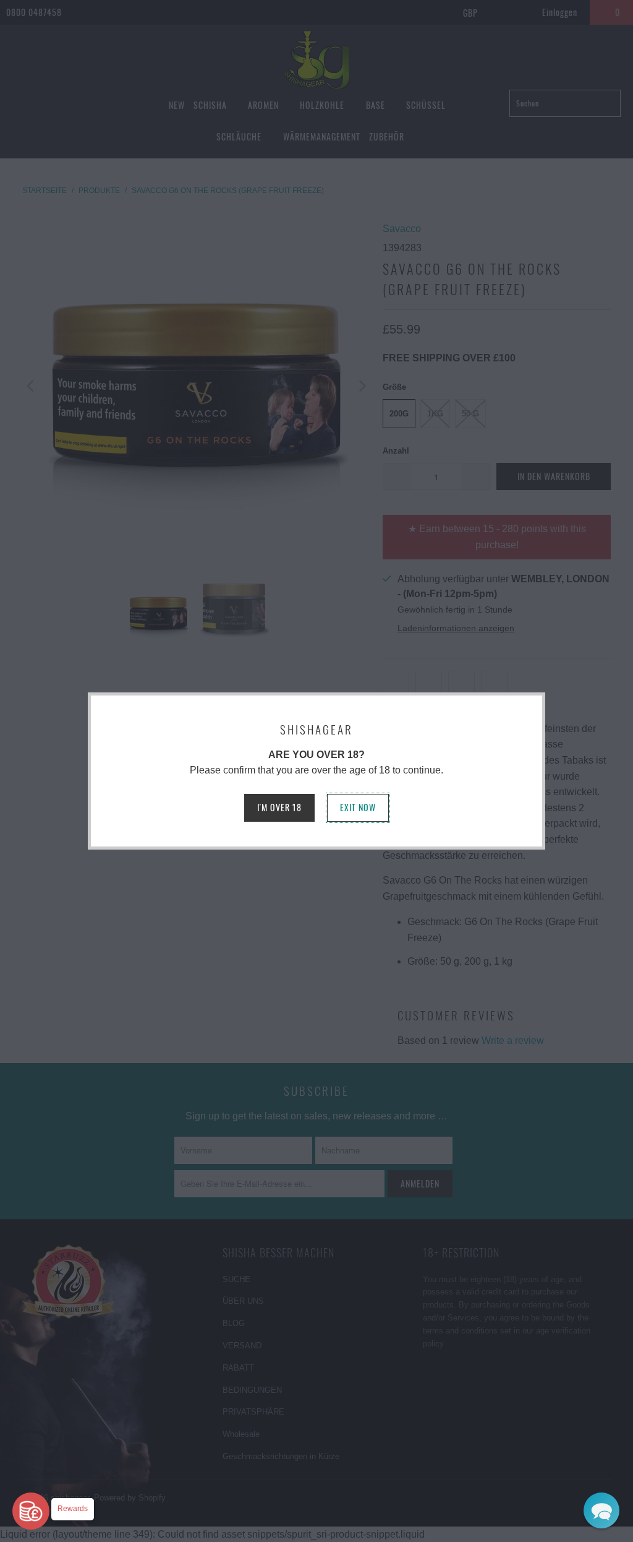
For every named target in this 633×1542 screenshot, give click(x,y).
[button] (601, 1510)
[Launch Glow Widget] (30, 1511)
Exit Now (358, 807)
